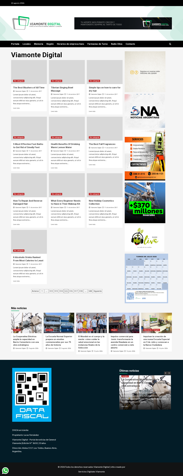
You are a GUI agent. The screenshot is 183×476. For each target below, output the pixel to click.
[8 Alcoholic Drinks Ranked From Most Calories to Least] (29, 242)
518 (81, 291)
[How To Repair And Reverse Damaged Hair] (29, 185)
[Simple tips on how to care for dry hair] (105, 72)
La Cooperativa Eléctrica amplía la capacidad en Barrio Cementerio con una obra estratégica (144, 382)
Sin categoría (19, 81)
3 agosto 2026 (33, 348)
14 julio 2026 (163, 348)
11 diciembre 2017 (35, 91)
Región (50, 44)
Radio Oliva (116, 44)
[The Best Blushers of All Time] (29, 72)
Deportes (82, 330)
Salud (90, 330)
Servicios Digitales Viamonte (91, 471)
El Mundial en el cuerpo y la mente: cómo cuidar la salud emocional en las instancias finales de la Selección (91, 342)
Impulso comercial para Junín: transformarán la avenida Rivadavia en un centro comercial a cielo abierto (122, 342)
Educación (148, 330)
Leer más (16, 108)
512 (51, 291)
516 (71, 291)
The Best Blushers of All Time (28, 87)
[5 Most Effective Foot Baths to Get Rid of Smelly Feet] (29, 129)
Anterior (35, 291)
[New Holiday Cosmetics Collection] (105, 185)
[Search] (170, 44)
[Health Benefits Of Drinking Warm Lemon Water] (67, 129)
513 (56, 291)
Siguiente (98, 291)
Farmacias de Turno (97, 44)
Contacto (130, 44)
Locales (27, 44)
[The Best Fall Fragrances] (105, 129)
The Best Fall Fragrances (102, 144)
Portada (15, 44)
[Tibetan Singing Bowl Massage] (67, 72)
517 (76, 291)
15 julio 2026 (98, 351)
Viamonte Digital (20, 91)
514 (61, 291)
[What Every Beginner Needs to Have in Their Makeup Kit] (67, 185)
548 (90, 291)
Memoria (38, 44)
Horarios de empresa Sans (70, 44)
